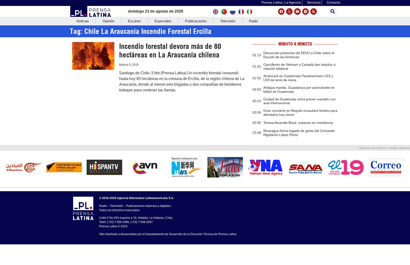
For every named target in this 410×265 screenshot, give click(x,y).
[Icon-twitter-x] (289, 11)
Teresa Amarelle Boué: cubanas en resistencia (298, 123)
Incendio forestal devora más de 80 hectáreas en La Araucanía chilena (170, 50)
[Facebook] (281, 11)
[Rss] (313, 11)
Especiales (163, 21)
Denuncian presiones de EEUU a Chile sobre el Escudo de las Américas (298, 55)
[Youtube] (297, 11)
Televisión (227, 21)
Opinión (108, 21)
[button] (332, 11)
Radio (253, 21)
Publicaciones (196, 21)
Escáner (134, 21)
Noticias (82, 21)
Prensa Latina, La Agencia (281, 2)
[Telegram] (305, 11)
